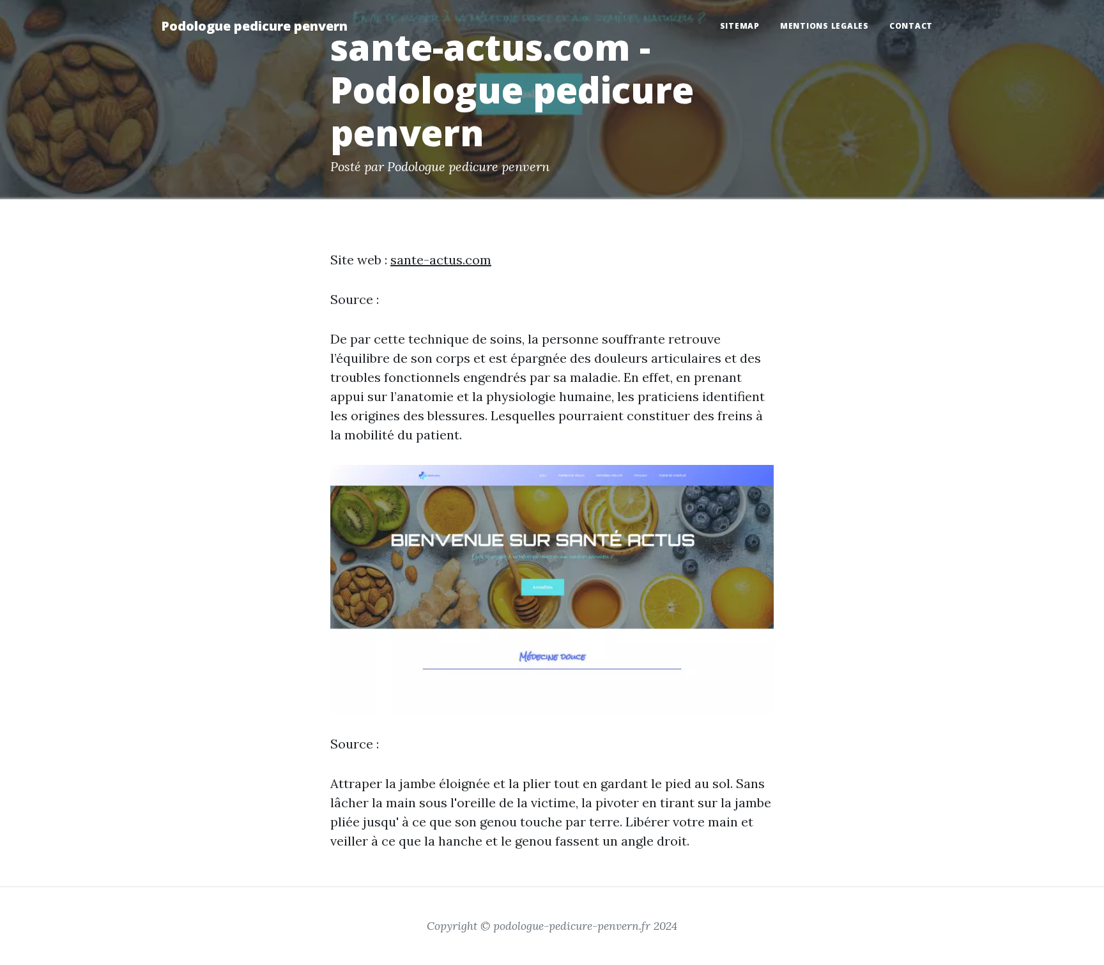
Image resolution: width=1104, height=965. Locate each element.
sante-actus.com (440, 260)
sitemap (740, 25)
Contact (911, 25)
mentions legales (824, 25)
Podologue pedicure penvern (254, 25)
